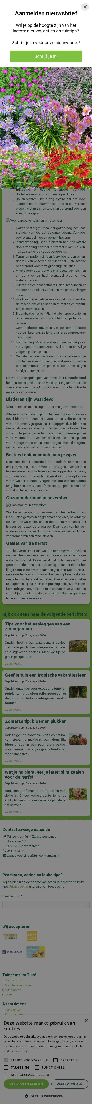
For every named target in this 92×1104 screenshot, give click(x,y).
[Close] (85, 7)
